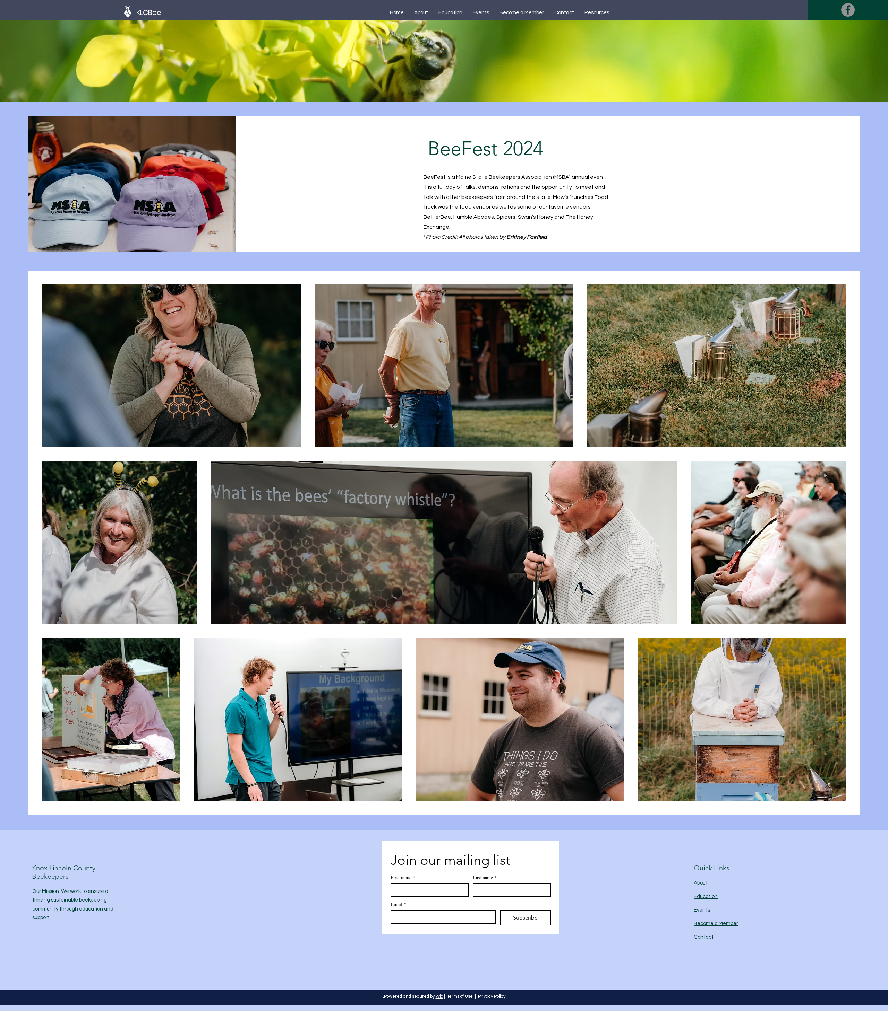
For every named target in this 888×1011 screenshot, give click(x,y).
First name (403, 877)
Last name (485, 877)
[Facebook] (848, 10)
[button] (165, 12)
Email (398, 904)
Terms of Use (460, 996)
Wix (439, 996)
